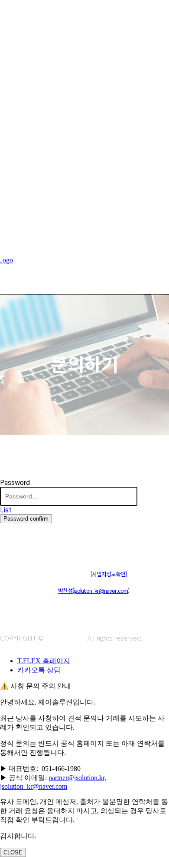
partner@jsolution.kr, (77, 777)
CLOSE (13, 852)
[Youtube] (66, 546)
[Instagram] (27, 546)
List (6, 510)
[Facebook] (46, 546)
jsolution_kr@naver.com (33, 786)
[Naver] (7, 546)
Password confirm (26, 518)
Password (15, 482)
